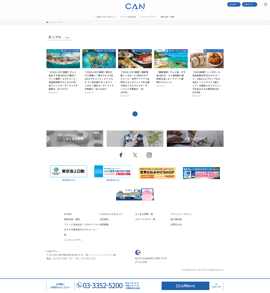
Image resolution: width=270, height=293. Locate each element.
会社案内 (233, 4)
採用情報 (104, 224)
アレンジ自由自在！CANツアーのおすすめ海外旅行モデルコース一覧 (81, 229)
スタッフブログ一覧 (145, 219)
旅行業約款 (176, 219)
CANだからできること (111, 214)
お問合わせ (248, 4)
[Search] (265, 4)
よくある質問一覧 (144, 214)
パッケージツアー (73, 240)
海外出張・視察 (72, 219)
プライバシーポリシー (181, 214)
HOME (68, 214)
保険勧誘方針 (68, 180)
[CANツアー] (135, 7)
